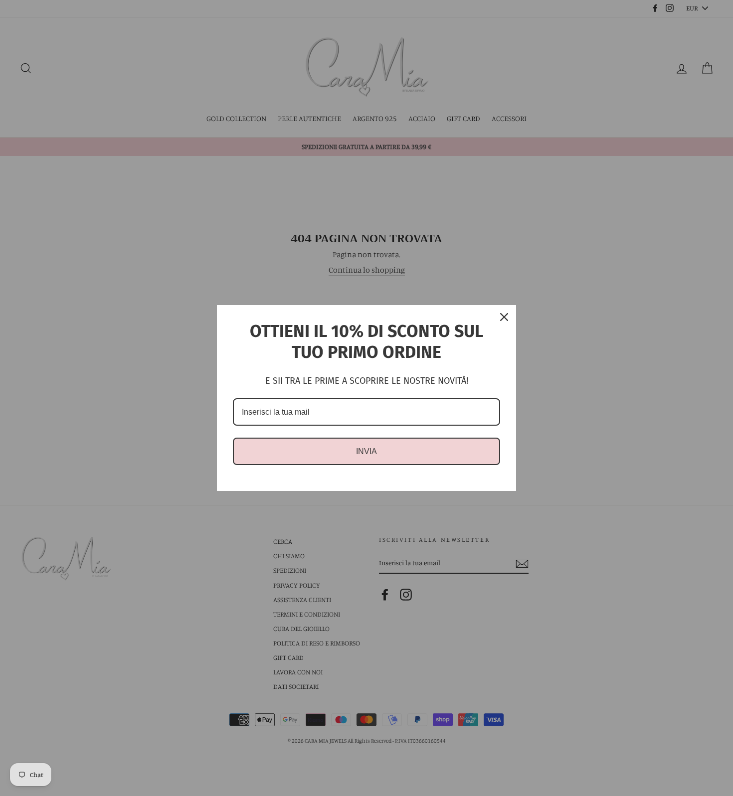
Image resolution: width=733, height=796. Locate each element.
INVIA (366, 451)
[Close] (504, 317)
